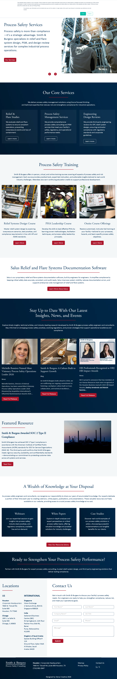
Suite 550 (5, 621)
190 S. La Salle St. (9, 618)
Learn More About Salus (58, 289)
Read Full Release (10, 399)
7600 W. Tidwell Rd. (11, 604)
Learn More (19, 243)
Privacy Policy (83, 665)
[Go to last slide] (49, 74)
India (26, 613)
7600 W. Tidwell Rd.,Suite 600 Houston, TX (49, 665)
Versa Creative (61, 677)
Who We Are (10, 73)
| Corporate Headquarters (46, 663)
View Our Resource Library (58, 544)
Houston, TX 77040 (9, 611)
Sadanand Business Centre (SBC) (31, 617)
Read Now (7, 464)
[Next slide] (55, 74)
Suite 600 (5, 608)
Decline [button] (89, 13)
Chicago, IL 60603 (9, 623)
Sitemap (81, 663)
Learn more (12, 138)
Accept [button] (83, 13)
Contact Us (100, 663)
